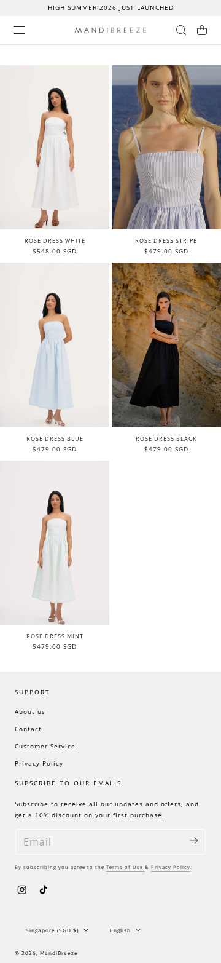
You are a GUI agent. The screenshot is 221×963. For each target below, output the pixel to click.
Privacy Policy (39, 763)
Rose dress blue (54, 439)
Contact (28, 729)
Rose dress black (166, 439)
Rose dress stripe (166, 241)
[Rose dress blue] (54, 345)
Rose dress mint (54, 636)
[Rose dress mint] (54, 543)
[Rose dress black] (166, 345)
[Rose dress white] (54, 147)
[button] (19, 30)
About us (30, 712)
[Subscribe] (194, 841)
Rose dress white (55, 241)
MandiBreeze (59, 952)
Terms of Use (125, 867)
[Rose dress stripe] (166, 147)
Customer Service (45, 746)
